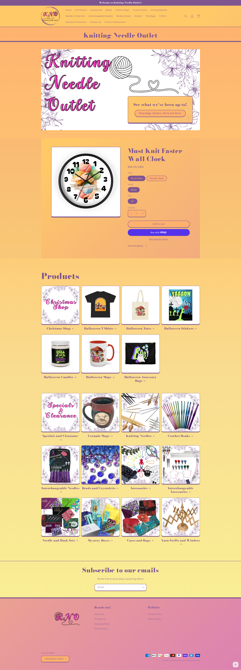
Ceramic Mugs (98, 436)
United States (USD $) (54, 659)
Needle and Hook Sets (58, 540)
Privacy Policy (155, 614)
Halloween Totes (138, 328)
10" (132, 201)
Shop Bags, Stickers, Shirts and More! (160, 113)
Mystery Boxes (99, 540)
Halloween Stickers (179, 328)
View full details (136, 246)
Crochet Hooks (179, 436)
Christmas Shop (59, 328)
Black (134, 190)
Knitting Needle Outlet (177, 660)
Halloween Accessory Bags (140, 378)
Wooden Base (157, 178)
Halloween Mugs (98, 377)
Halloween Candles (58, 377)
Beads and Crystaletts (98, 488)
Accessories (138, 488)
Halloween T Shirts (98, 328)
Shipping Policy (102, 624)
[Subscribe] (143, 587)
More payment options (158, 239)
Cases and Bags (138, 540)
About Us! (99, 614)
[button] (186, 16)
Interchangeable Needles (60, 488)
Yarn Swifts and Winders (180, 541)
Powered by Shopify (192, 660)
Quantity (131, 208)
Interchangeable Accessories (180, 490)
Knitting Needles (139, 436)
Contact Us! (100, 619)
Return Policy (101, 629)
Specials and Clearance (60, 436)
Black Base (136, 178)
